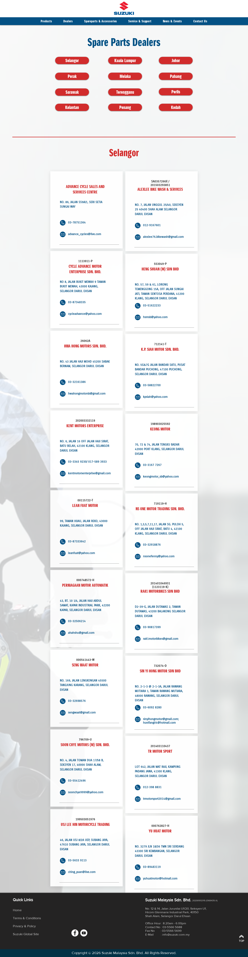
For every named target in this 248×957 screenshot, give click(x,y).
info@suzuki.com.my (176, 934)
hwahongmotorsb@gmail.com (86, 393)
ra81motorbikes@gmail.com (160, 638)
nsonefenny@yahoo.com (158, 556)
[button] (68, 21)
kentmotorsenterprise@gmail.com (89, 473)
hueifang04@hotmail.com (159, 722)
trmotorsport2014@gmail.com (162, 798)
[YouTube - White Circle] (83, 932)
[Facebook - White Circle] (74, 932)
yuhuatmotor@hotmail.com (160, 878)
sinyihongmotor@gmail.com (160, 719)
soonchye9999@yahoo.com (85, 792)
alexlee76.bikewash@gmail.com (163, 236)
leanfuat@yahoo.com (81, 553)
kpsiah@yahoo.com (155, 396)
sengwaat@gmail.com (82, 712)
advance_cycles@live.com (84, 234)
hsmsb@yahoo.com (155, 317)
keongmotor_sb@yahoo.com (161, 476)
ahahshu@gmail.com (81, 632)
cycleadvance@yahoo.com (85, 313)
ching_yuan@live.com (81, 872)
